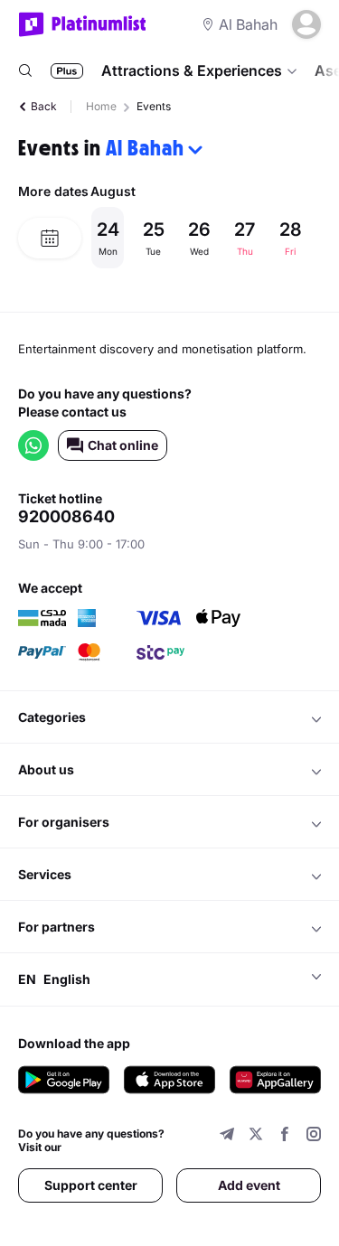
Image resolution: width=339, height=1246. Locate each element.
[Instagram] (313, 1136)
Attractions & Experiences (191, 70)
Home (101, 106)
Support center (90, 1185)
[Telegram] (227, 1136)
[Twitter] (256, 1136)
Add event (249, 1185)
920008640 (66, 517)
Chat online (123, 445)
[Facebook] (285, 1136)
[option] (205, 237)
